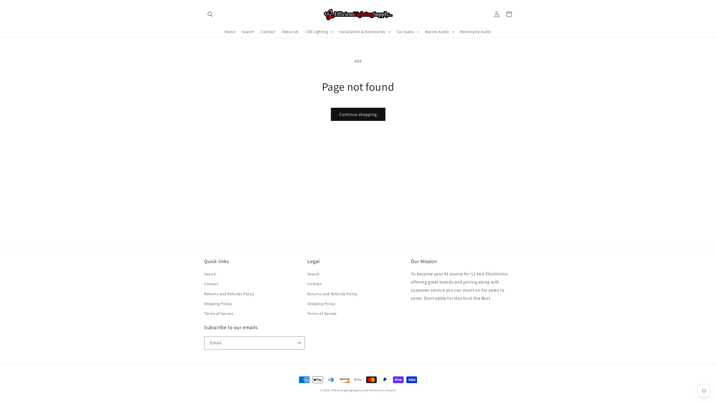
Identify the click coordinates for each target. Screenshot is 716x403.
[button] (210, 14)
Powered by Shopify (382, 390)
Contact (211, 283)
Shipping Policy (218, 303)
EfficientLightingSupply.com (349, 390)
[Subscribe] (298, 343)
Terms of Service (219, 313)
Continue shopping (358, 114)
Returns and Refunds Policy (229, 293)
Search (210, 274)
